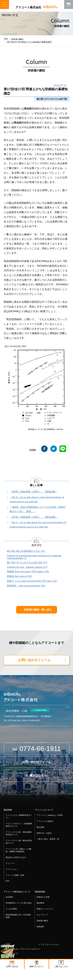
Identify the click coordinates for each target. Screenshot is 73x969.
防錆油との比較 (43, 897)
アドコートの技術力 (45, 821)
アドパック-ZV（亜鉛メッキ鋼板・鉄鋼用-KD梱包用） (18, 850)
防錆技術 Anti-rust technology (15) (26, 585)
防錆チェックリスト (45, 909)
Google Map (40, 710)
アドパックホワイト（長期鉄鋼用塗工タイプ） (19, 825)
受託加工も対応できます (16, 857)
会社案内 (9, 897)
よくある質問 (11, 909)
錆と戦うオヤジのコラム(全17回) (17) (27, 562)
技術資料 (40, 927)
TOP (6, 39)
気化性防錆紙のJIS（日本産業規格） (18, 916)
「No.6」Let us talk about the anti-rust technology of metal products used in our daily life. (38, 524)
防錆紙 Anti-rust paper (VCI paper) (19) (28, 571)
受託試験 (40, 827)
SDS (7, 881)
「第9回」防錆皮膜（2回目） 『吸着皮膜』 (34, 491)
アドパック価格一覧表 (15, 875)
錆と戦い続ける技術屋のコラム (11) (26, 551)
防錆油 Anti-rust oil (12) (19, 576)
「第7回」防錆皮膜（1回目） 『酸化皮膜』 (34, 517)
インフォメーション (50, 944)
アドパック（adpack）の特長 (50, 815)
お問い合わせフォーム (34, 660)
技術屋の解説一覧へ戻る (38, 609)
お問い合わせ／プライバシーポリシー (23, 949)
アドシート (10, 863)
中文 (15, 15)
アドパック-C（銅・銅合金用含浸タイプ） (19, 841)
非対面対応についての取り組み (19, 903)
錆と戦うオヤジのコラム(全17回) (52, 99)
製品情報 (8, 810)
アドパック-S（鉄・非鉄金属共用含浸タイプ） (19, 833)
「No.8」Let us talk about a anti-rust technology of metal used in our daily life (37, 499)
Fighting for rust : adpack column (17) (27, 567)
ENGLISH (6, 15)
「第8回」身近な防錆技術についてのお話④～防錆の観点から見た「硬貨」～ (38, 509)
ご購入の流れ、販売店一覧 (48, 839)
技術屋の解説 (17, 39)
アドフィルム (11, 869)
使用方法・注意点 (44, 833)
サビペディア (42, 915)
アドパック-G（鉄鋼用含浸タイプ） (19, 816)
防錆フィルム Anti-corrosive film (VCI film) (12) (32, 581)
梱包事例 (40, 903)
